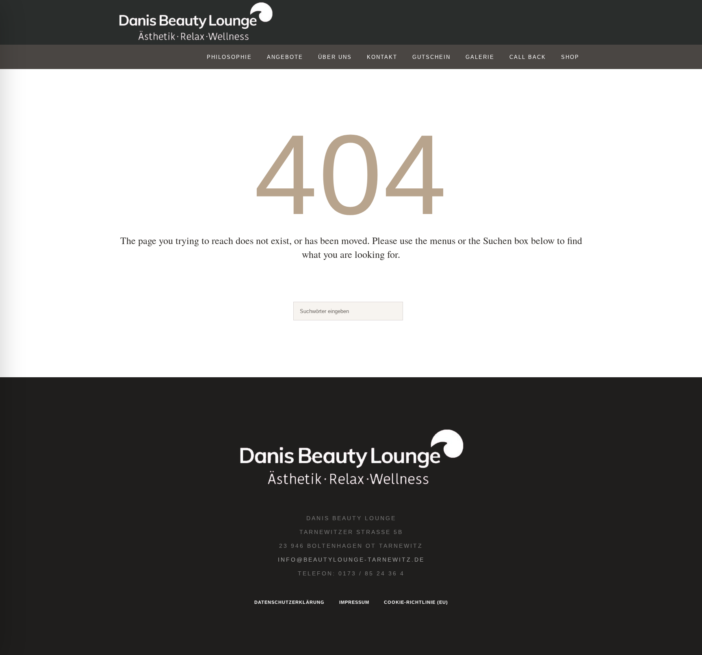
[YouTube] (542, 23)
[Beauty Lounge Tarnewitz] (351, 458)
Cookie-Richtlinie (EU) (416, 602)
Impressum (354, 602)
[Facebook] (508, 23)
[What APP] (559, 23)
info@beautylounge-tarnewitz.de (351, 559)
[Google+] (525, 23)
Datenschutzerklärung (289, 602)
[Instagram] (491, 23)
